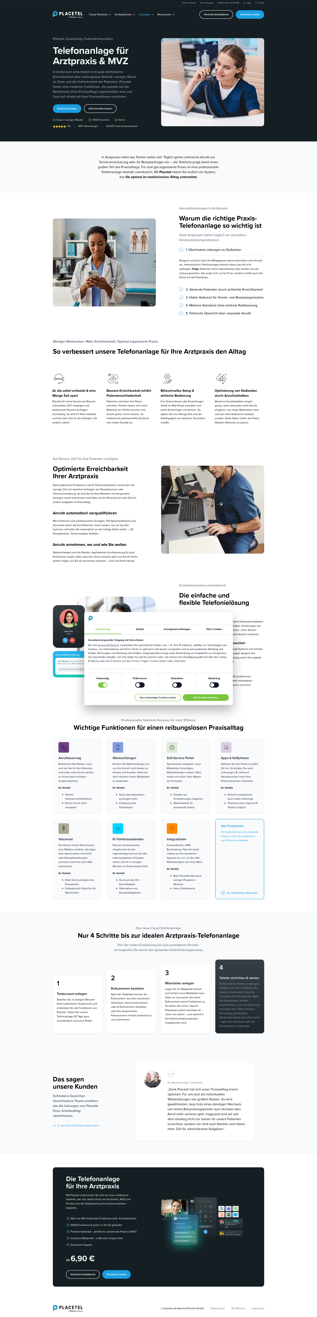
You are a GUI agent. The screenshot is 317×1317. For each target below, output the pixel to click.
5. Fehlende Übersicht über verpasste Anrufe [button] (218, 313)
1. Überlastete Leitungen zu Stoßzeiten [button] (213, 250)
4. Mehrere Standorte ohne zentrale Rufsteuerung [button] (222, 305)
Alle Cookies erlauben (205, 697)
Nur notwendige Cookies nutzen (158, 697)
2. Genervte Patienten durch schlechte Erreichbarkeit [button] (224, 289)
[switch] (140, 685)
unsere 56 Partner (109, 645)
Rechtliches (238, 1308)
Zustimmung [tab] (102, 629)
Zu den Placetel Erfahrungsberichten (78, 1125)
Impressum (258, 1308)
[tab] (221, 252)
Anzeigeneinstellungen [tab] (177, 629)
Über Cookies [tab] (214, 629)
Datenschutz (217, 1308)
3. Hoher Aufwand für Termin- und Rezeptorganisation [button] (225, 297)
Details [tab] (140, 629)
